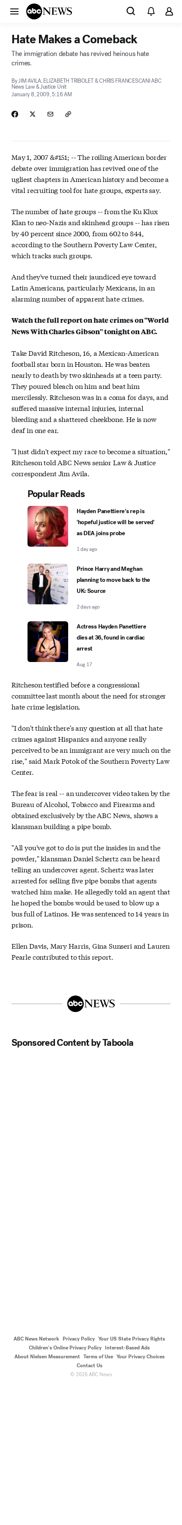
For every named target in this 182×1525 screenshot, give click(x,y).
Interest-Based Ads (127, 1347)
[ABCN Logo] (49, 11)
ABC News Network (36, 1338)
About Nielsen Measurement (47, 1356)
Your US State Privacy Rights (131, 1338)
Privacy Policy (79, 1338)
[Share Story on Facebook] (14, 114)
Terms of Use (98, 1356)
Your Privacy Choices (140, 1356)
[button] (14, 11)
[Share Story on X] (32, 114)
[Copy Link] (68, 114)
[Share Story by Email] (50, 114)
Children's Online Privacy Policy (65, 1347)
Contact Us (89, 1365)
